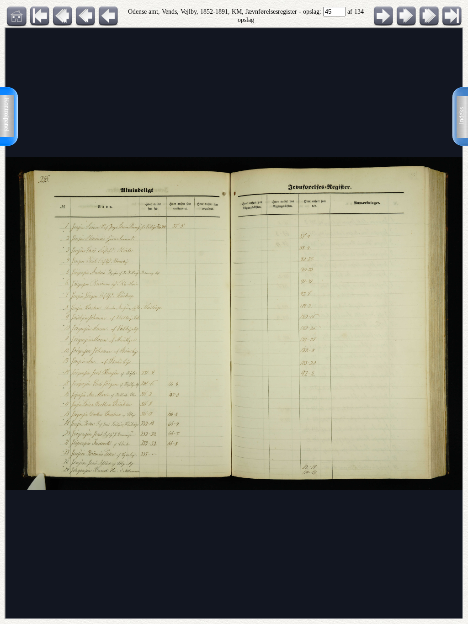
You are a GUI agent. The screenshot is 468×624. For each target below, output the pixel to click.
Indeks (461, 115)
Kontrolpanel (6, 115)
